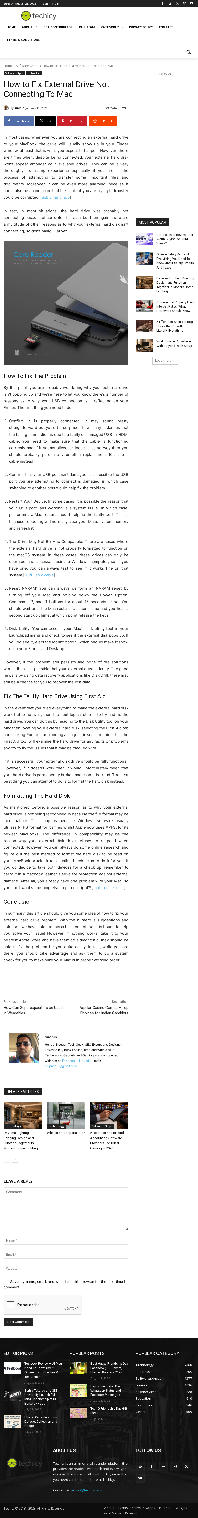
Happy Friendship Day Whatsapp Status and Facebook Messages (105, 1391)
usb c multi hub (56, 197)
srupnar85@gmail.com (61, 1066)
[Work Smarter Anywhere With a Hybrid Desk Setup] (144, 345)
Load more (163, 360)
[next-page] (15, 1159)
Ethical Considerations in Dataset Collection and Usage (42, 1422)
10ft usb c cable (40, 574)
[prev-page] (7, 1159)
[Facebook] (163, 4)
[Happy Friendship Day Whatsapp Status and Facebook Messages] (78, 1390)
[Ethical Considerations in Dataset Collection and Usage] (12, 1421)
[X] (177, 4)
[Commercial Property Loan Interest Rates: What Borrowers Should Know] (144, 306)
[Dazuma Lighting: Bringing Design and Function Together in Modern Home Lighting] (23, 1115)
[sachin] (7, 107)
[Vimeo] (184, 4)
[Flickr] (163, 1466)
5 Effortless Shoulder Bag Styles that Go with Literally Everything (174, 326)
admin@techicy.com (86, 1490)
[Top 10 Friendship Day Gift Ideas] (78, 1413)
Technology (34, 73)
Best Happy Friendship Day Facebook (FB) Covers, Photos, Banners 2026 (109, 1368)
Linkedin (85, 1061)
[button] (188, 52)
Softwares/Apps (27, 66)
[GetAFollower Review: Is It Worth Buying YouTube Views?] (144, 239)
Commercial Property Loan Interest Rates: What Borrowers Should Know (175, 307)
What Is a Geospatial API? (66, 1133)
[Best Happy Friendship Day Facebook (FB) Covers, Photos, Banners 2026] (78, 1368)
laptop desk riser (109, 887)
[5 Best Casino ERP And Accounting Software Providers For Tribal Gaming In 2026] (109, 1115)
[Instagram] (170, 4)
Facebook (69, 1061)
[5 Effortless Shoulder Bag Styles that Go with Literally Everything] (144, 326)
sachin (19, 108)
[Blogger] (140, 1466)
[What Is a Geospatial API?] (66, 1115)
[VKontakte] (140, 1478)
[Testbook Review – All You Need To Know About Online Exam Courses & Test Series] (12, 1368)
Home (8, 66)
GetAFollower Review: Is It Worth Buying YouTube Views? (174, 239)
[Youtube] (191, 4)
